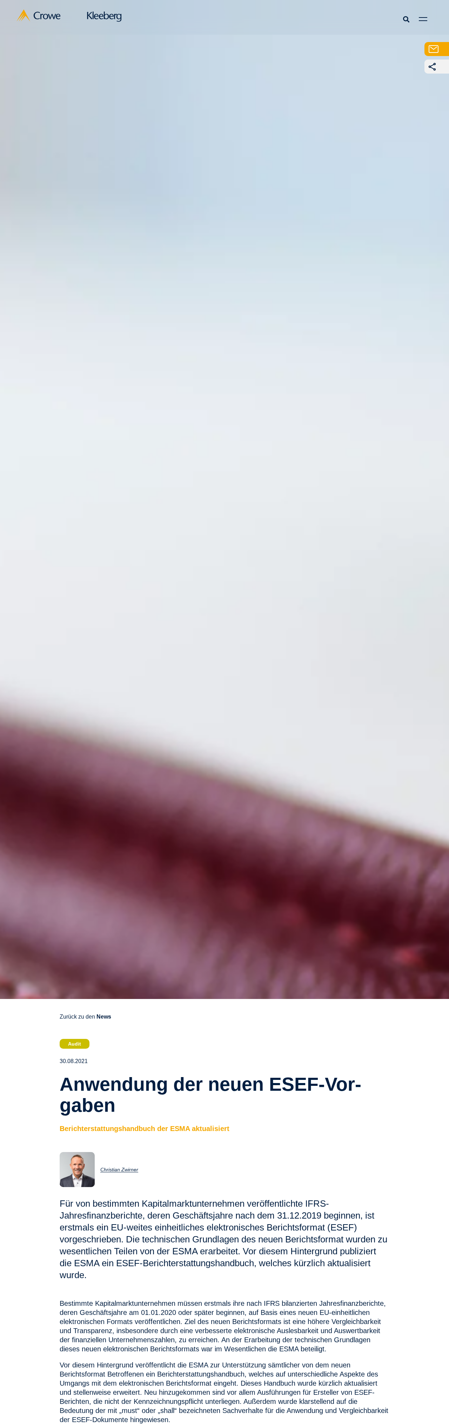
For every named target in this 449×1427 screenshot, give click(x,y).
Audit (74, 1044)
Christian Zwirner (119, 1169)
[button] (406, 19)
